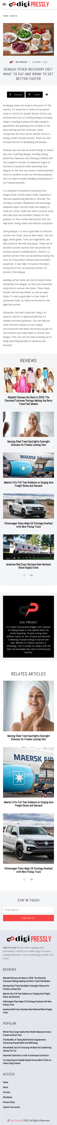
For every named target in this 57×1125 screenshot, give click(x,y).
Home (5, 15)
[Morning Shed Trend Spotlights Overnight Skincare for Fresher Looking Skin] (28, 424)
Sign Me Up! (28, 918)
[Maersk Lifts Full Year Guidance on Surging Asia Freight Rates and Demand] (28, 465)
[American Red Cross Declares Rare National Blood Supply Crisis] (28, 547)
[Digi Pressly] (12, 62)
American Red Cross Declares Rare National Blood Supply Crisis (28, 566)
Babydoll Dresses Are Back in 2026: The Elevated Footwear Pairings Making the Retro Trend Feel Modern (28, 400)
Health (13, 15)
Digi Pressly (22, 62)
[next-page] (30, 575)
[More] (47, 95)
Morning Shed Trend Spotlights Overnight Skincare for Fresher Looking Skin (28, 443)
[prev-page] (25, 575)
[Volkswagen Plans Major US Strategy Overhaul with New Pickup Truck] (28, 506)
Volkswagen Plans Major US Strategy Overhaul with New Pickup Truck (28, 525)
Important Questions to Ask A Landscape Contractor (26, 1055)
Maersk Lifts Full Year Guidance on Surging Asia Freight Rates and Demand (28, 484)
